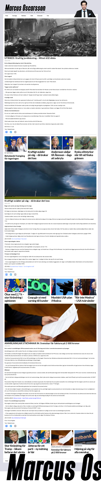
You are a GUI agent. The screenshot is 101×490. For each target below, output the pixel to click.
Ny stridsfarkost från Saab (19, 418)
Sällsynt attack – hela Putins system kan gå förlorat (27, 398)
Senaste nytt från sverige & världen (25, 12)
